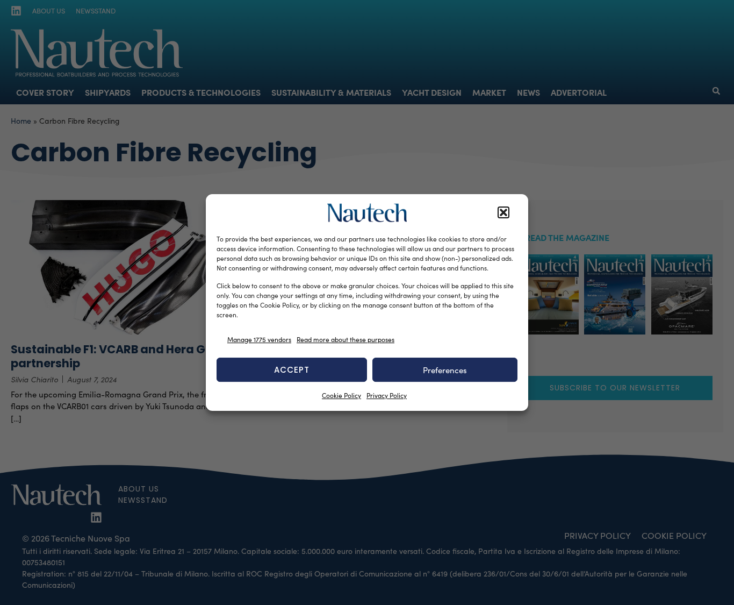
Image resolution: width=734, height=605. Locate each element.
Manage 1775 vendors (259, 339)
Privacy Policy (386, 395)
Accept (292, 369)
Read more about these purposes (345, 339)
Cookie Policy (341, 395)
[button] (503, 213)
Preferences (445, 370)
